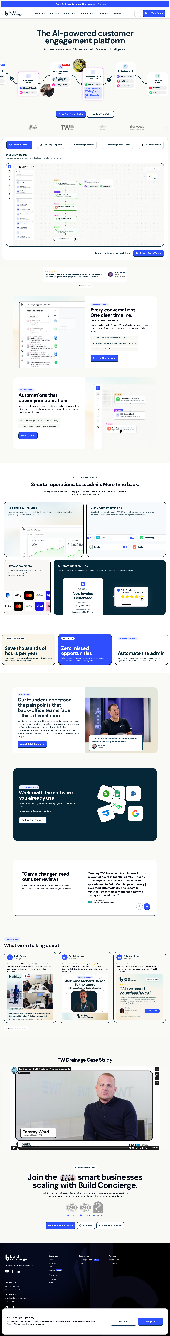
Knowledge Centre (86, 1260)
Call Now (88, 1225)
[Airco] (60, 127)
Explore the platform (104, 358)
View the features (112, 1225)
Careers (52, 1270)
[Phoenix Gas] (95, 127)
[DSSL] (129, 127)
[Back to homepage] (22, 1258)
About (51, 1260)
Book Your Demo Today (71, 114)
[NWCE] (25, 127)
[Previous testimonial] (139, 906)
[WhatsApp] (7, 1307)
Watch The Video (102, 114)
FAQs (81, 1263)
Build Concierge (137, 969)
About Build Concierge (32, 744)
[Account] (137, 13)
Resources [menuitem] (87, 13)
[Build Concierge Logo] (13, 13)
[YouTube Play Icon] (7, 1271)
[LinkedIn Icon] (18, 1271)
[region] (85, 988)
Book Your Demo (154, 13)
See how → (103, 4)
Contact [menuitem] (117, 13)
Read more (11, 971)
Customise (123, 1321)
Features (52, 1279)
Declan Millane (21, 966)
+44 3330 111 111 (10, 1302)
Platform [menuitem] (54, 13)
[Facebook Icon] (12, 1271)
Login (51, 1282)
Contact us (113, 1263)
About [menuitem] (102, 13)
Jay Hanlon (131, 964)
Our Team (52, 1263)
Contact (52, 1267)
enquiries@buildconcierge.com (17, 1298)
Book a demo (114, 1260)
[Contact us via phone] (12, 1307)
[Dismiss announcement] (155, 4)
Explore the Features (32, 820)
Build (46, 969)
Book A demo (28, 435)
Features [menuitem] (40, 13)
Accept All (150, 1321)
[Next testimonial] (147, 906)
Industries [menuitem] (69, 13)
